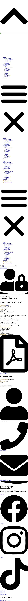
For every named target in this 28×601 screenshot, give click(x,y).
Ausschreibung (3, 373)
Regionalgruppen (9, 66)
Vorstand (7, 70)
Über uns (5, 65)
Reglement (7, 62)
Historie (7, 63)
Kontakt (5, 77)
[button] (14, 108)
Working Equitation (7, 58)
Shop (6, 76)
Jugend (6, 68)
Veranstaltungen (6, 64)
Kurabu (7, 75)
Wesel (7, 305)
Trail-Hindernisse (9, 163)
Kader (6, 71)
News (6, 73)
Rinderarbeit (8, 60)
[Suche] (16, 265)
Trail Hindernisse (9, 59)
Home (4, 57)
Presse (6, 74)
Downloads (7, 69)
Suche (1, 265)
